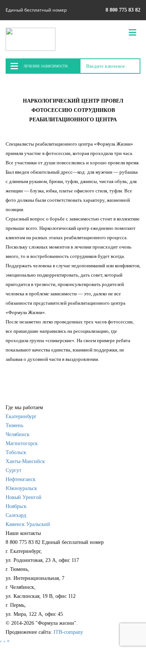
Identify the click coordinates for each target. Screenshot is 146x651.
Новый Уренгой (24, 497)
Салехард (16, 515)
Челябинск (18, 434)
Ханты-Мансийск (25, 461)
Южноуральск (21, 488)
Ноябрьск (16, 506)
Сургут (13, 470)
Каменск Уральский (28, 524)
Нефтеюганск (21, 479)
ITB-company (68, 632)
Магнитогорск (22, 443)
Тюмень (14, 425)
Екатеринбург (21, 416)
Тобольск (16, 452)
